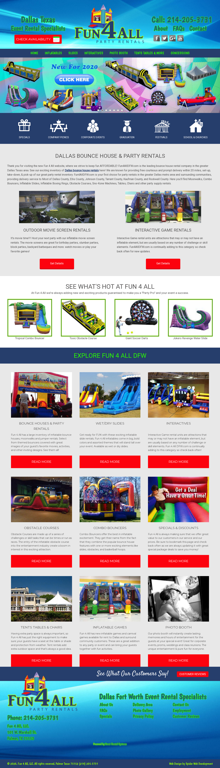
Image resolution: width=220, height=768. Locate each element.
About (161, 28)
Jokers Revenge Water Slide (137, 338)
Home (34, 53)
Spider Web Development (199, 763)
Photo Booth (119, 53)
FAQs (178, 28)
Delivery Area (142, 704)
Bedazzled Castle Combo (190, 338)
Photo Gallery (143, 710)
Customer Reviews (192, 674)
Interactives (93, 53)
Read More (41, 462)
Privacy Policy (143, 716)
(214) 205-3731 (88, 763)
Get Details (57, 263)
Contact (198, 28)
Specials (106, 716)
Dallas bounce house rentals (82, 170)
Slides (73, 53)
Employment (182, 710)
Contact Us (181, 704)
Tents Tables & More (149, 53)
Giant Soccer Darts (83, 338)
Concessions (180, 53)
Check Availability (33, 39)
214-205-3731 (189, 19)
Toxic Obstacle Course (29, 338)
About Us (106, 704)
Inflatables (53, 53)
